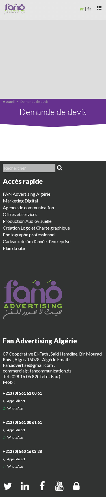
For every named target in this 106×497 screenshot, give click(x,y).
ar (82, 8)
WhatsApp (15, 408)
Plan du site (14, 248)
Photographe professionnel (29, 234)
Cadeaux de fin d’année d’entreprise (36, 241)
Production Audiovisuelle (27, 221)
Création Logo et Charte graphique (36, 227)
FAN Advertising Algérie (26, 194)
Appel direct (16, 401)
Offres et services (20, 214)
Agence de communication (28, 207)
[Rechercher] (59, 168)
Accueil (8, 101)
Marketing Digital (20, 200)
